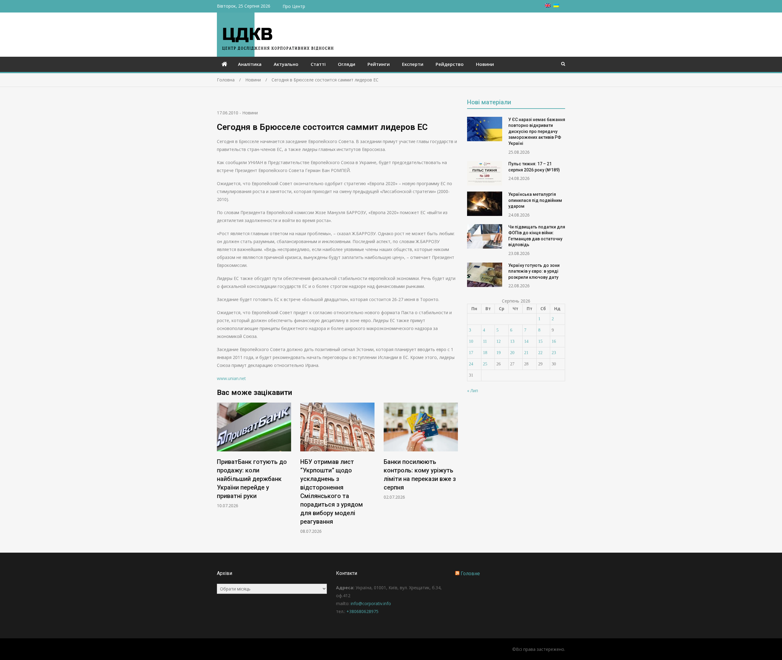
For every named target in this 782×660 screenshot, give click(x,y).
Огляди (346, 64)
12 (498, 341)
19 (498, 352)
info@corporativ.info (371, 603)
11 (485, 341)
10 (471, 341)
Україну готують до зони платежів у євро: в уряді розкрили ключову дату (534, 271)
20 (512, 352)
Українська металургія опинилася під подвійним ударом (535, 200)
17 (471, 352)
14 (526, 341)
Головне (470, 573)
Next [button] (453, 471)
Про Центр (294, 6)
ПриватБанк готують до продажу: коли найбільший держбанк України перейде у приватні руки (252, 479)
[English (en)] (547, 6)
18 (485, 352)
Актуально (286, 64)
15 (540, 341)
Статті (318, 64)
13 (512, 341)
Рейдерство (450, 64)
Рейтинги (378, 64)
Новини (485, 64)
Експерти (412, 64)
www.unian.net (231, 378)
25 (485, 364)
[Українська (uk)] (556, 6)
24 (471, 364)
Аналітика (249, 64)
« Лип (472, 390)
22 (540, 352)
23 (554, 352)
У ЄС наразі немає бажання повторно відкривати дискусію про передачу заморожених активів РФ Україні (536, 131)
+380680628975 (362, 611)
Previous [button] (220, 471)
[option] (254, 455)
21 (526, 352)
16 (554, 341)
